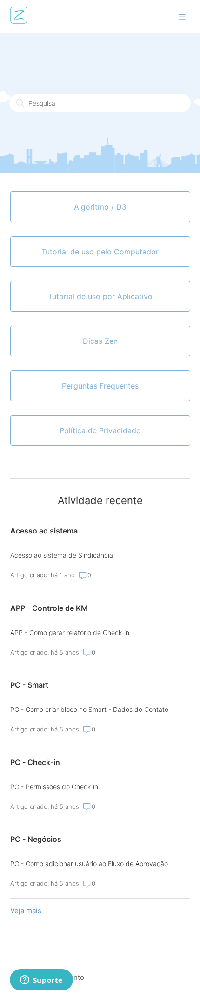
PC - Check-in (35, 762)
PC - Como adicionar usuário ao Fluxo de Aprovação (89, 863)
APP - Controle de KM (49, 608)
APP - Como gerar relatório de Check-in (69, 632)
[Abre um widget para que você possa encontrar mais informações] (41, 980)
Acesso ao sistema (44, 530)
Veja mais (25, 910)
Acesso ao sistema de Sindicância (61, 555)
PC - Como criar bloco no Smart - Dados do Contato (89, 709)
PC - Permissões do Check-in (54, 787)
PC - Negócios (35, 839)
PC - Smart (29, 685)
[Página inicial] (18, 21)
